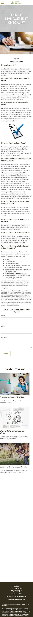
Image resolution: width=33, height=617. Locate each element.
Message (4, 337)
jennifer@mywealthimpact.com (16, 599)
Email (3, 326)
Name (3, 316)
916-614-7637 (18, 588)
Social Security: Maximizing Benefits (13, 467)
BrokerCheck (4, 605)
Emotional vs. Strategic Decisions (12, 397)
